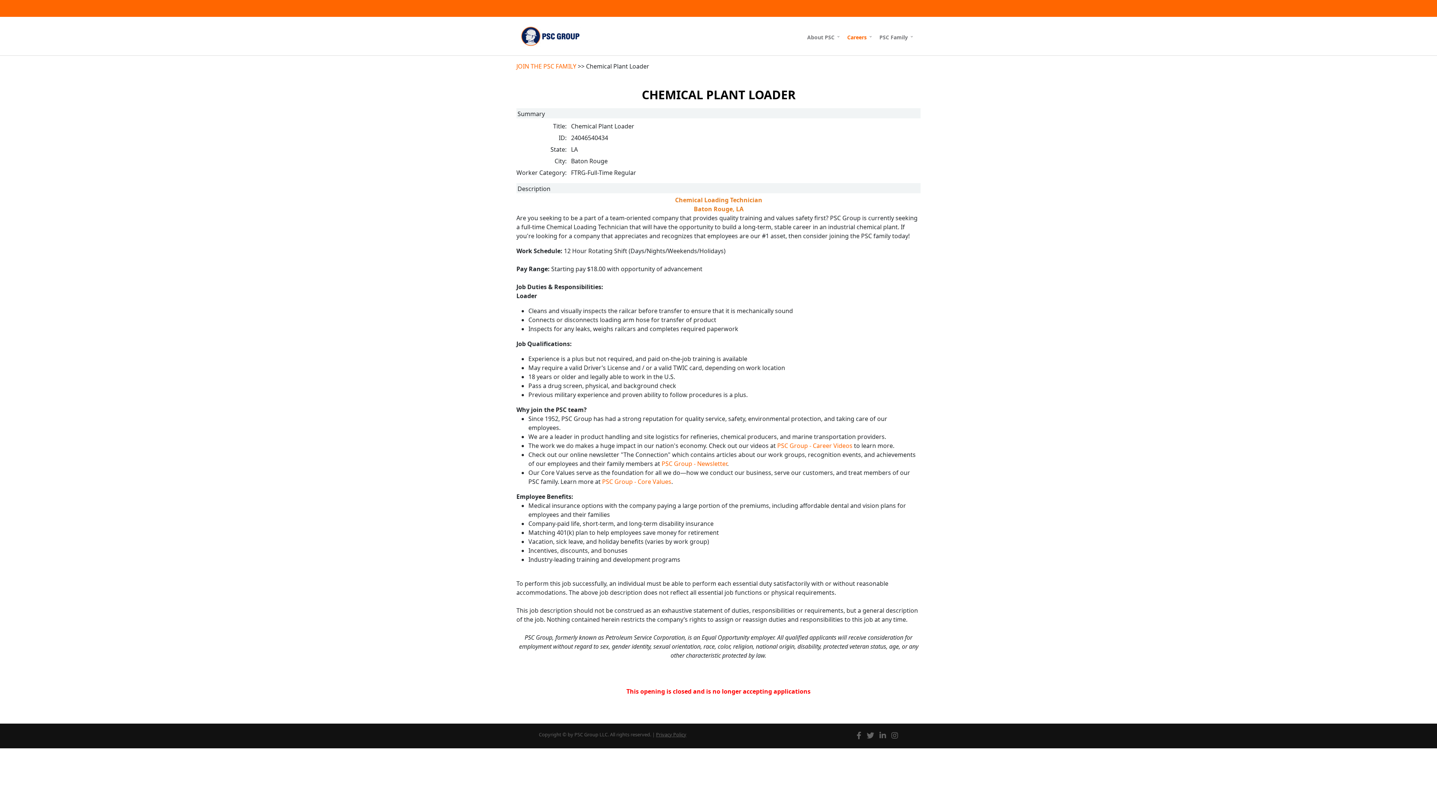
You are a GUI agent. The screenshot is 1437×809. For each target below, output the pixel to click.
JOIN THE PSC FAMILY (546, 66)
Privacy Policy (671, 734)
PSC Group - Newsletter (694, 464)
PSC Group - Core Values (636, 482)
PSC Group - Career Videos (814, 446)
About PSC (821, 37)
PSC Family (893, 37)
